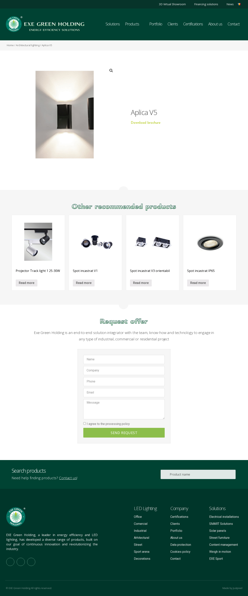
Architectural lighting (28, 45)
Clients (173, 24)
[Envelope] (31, 562)
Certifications (193, 24)
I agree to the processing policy (108, 424)
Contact (234, 24)
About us (215, 24)
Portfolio (155, 24)
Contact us (68, 478)
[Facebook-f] (10, 562)
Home (10, 45)
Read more (26, 283)
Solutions (113, 24)
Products (132, 24)
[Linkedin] (8, 4)
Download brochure (146, 123)
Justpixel (237, 588)
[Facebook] (15, 4)
